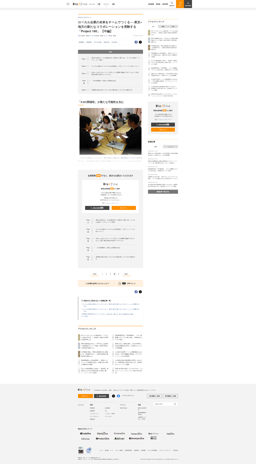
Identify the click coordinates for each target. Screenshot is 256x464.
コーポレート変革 (110, 413)
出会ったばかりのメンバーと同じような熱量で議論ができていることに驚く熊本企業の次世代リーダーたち (115, 239)
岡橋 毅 (80, 35)
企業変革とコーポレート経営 (142, 418)
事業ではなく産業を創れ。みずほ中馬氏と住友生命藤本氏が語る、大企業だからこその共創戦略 (128, 346)
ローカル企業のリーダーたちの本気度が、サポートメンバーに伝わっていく (115, 66)
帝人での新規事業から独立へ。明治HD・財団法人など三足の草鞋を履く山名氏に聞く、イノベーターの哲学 (94, 370)
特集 (113, 4)
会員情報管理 (128, 450)
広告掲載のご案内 (154, 396)
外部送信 (175, 450)
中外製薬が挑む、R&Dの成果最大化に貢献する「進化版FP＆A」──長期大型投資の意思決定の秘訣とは (94, 354)
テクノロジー (108, 416)
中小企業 (114, 42)
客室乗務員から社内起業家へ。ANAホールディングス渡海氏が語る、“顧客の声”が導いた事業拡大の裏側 (95, 362)
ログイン (124, 208)
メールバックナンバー (112, 203)
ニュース (92, 4)
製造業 (158, 4)
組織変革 (92, 411)
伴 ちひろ (106, 35)
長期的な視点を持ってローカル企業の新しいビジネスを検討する (112, 90)
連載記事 (92, 419)
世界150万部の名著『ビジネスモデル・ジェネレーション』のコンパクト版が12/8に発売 (129, 370)
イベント (106, 4)
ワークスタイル (94, 416)
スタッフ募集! (119, 450)
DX (106, 411)
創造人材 (106, 42)
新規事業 (151, 4)
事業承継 (89, 42)
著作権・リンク (109, 450)
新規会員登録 (98, 208)
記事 (99, 4)
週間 (163, 26)
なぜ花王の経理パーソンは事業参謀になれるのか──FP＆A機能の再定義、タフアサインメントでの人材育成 (128, 354)
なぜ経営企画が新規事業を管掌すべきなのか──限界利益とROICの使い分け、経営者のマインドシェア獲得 (128, 362)
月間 (173, 26)
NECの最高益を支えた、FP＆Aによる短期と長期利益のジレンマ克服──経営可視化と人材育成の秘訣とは (94, 346)
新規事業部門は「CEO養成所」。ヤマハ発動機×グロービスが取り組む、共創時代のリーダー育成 (129, 337)
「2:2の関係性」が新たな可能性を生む (104, 81)
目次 (110, 52)
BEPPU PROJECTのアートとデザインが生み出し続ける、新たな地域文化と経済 (107, 314)
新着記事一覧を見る (163, 192)
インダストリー (94, 413)
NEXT (126, 274)
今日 (153, 26)
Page (84, 59)
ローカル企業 (97, 42)
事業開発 (81, 42)
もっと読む (84, 316)
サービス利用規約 (152, 450)
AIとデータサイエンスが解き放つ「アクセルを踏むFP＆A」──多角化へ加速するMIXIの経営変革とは (94, 337)
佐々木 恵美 (93, 35)
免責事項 (136, 450)
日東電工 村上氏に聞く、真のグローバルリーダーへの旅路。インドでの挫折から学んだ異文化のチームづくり (163, 177)
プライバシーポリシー (165, 450)
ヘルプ (101, 450)
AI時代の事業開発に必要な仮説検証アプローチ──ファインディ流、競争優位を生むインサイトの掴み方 (162, 162)
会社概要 (143, 450)
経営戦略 (107, 408)
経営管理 (165, 4)
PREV (94, 274)
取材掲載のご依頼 (170, 396)
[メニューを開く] (68, 4)
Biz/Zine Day (123, 408)
